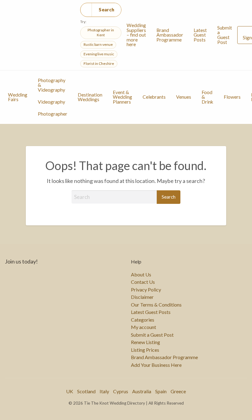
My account (143, 327)
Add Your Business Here (156, 365)
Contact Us (143, 281)
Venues (183, 97)
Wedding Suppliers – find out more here (136, 34)
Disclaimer (142, 297)
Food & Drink (207, 97)
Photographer (52, 114)
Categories (142, 319)
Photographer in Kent (101, 33)
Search (106, 9)
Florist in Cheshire (99, 63)
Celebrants (154, 97)
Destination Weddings (90, 97)
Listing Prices (145, 349)
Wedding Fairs (17, 97)
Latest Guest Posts (200, 34)
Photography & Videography (51, 85)
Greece (178, 391)
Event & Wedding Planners (122, 97)
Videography (51, 102)
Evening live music (99, 54)
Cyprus (120, 391)
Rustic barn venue (98, 44)
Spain (161, 391)
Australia (141, 391)
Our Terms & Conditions (156, 304)
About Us (141, 274)
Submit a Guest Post (224, 35)
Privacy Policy (146, 289)
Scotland (86, 391)
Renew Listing (145, 342)
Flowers (232, 97)
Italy (104, 391)
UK (69, 391)
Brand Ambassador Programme (169, 34)
